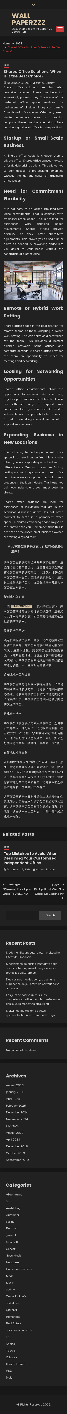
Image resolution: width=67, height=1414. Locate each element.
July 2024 (12, 1126)
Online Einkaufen (17, 1296)
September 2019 (17, 1160)
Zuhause (11, 1357)
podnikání (12, 1303)
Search (50, 915)
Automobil (12, 1215)
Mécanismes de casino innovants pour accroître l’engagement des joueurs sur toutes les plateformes (31, 968)
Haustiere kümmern (19, 1269)
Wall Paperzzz (28, 19)
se (7, 1337)
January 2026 (15, 1092)
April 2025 (13, 1099)
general (11, 1235)
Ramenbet (13, 1316)
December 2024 (17, 1112)
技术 (9, 1378)
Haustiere (12, 1262)
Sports (10, 1344)
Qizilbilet (11, 1310)
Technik (11, 1350)
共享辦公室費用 (21, 606)
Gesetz (11, 1249)
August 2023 (15, 1132)
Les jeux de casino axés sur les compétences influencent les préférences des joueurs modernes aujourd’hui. (33, 999)
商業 (6, 65)
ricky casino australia (19, 1330)
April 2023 (13, 1139)
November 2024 (17, 1119)
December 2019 (17, 1146)
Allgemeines (14, 1194)
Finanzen (12, 1228)
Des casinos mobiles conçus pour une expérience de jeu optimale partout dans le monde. (32, 984)
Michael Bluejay (45, 82)
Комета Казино (15, 1364)
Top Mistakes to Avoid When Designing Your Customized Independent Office (31, 858)
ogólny (10, 1289)
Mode (10, 1276)
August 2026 (15, 1085)
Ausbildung (13, 1208)
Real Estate (14, 1323)
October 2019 (15, 1153)
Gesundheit (13, 1255)
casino (10, 1221)
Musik (10, 1283)
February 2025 (16, 1105)
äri (7, 1201)
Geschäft (12, 1242)
